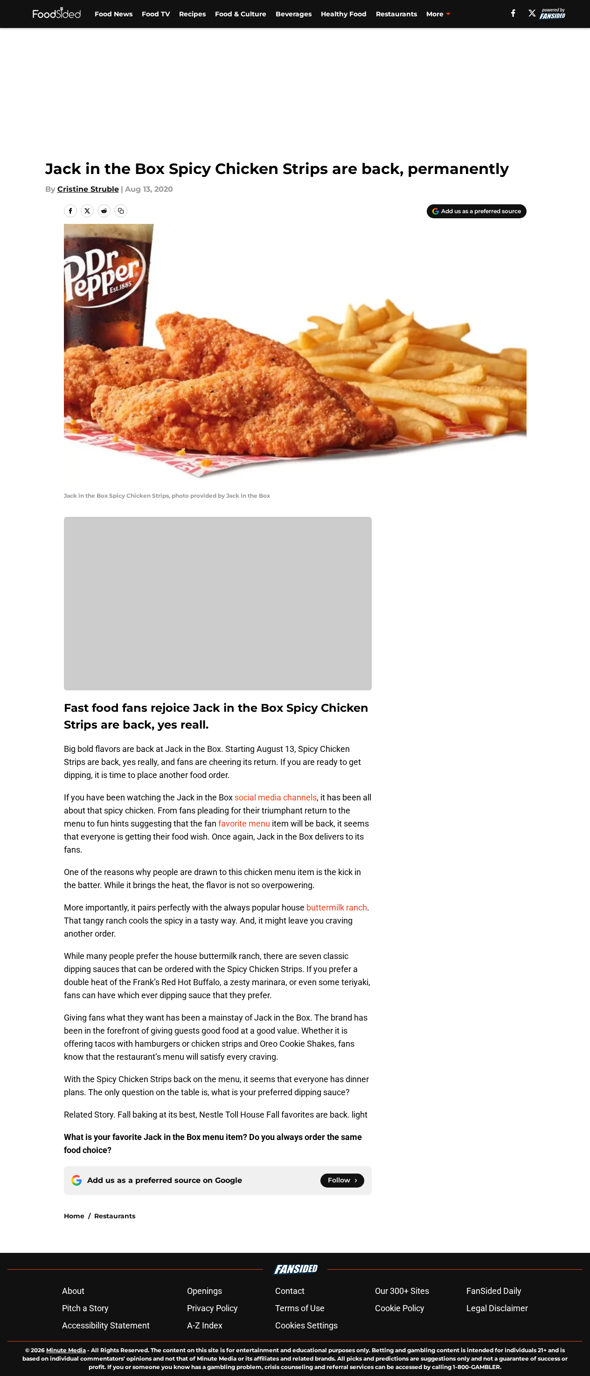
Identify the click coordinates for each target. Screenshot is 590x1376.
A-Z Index (204, 1325)
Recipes (192, 14)
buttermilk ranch (336, 907)
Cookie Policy (399, 1308)
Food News (113, 14)
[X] (532, 13)
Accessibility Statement (106, 1325)
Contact (290, 1291)
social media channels (276, 797)
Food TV (156, 14)
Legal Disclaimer (497, 1308)
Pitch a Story (85, 1308)
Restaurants (396, 14)
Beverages (294, 14)
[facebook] (513, 13)
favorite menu (244, 823)
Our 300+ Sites (402, 1291)
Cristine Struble (88, 189)
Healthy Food (344, 14)
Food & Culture (240, 14)
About (73, 1291)
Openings (204, 1291)
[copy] (120, 210)
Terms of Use (300, 1308)
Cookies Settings (306, 1325)
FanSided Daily (493, 1291)
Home (74, 1216)
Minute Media (66, 1350)
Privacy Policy (212, 1308)
